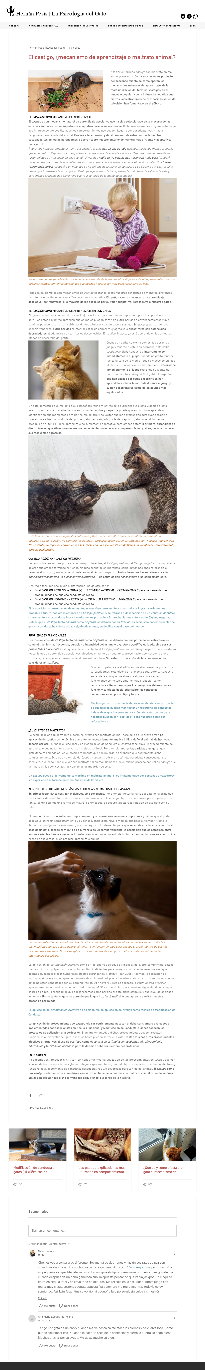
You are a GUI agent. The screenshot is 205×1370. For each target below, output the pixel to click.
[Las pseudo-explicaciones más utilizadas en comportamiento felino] (103, 1144)
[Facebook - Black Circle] (189, 16)
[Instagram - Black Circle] (183, 16)
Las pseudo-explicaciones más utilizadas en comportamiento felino (102, 1170)
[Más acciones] (174, 47)
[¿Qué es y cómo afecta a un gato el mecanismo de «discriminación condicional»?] (167, 1144)
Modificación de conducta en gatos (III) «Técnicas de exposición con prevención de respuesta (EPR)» (35, 1170)
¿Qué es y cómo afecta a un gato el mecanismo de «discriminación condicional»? (166, 1170)
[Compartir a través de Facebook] (30, 1095)
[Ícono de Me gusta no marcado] (40, 1305)
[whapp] (195, 16)
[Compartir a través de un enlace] (40, 1095)
